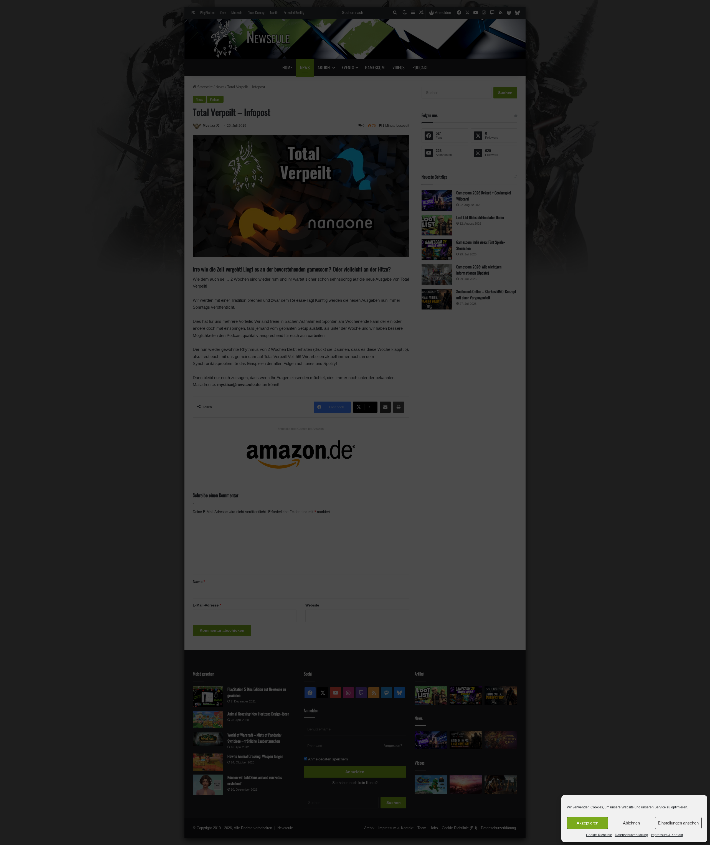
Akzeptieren (587, 823)
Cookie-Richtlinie (599, 835)
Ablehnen (631, 823)
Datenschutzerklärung (631, 835)
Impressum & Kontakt (667, 835)
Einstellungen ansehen (678, 823)
